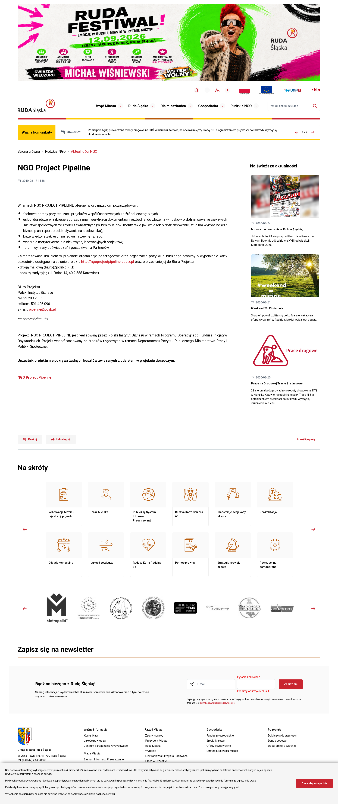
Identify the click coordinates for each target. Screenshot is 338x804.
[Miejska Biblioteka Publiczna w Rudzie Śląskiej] (153, 608)
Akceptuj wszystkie (314, 783)
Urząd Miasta (105, 106)
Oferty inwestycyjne (218, 745)
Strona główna (29, 151)
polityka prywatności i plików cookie (217, 703)
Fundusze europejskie (220, 735)
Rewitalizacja (275, 504)
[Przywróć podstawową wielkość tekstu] (217, 90)
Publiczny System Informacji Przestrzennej (148, 504)
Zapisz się (291, 684)
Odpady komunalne (64, 554)
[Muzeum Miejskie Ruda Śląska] (121, 608)
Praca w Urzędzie (156, 761)
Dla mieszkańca (173, 106)
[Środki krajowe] (244, 90)
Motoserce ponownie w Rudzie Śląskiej (285, 211)
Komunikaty (91, 735)
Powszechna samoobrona (275, 554)
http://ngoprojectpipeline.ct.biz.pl (107, 262)
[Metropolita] (56, 608)
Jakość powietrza (106, 554)
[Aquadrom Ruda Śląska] (282, 608)
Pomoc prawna (190, 554)
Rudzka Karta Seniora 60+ (190, 504)
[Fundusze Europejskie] (266, 90)
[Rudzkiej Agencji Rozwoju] (88, 608)
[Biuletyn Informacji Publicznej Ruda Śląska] (315, 90)
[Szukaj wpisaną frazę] (315, 105)
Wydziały (151, 751)
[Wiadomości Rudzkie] (249, 607)
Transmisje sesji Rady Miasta (233, 504)
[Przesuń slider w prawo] (313, 529)
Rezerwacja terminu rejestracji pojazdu (64, 504)
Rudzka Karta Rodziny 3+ (148, 554)
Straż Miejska (106, 504)
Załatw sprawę (154, 735)
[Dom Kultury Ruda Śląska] (217, 608)
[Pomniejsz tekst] (207, 90)
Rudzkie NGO (241, 106)
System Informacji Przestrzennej (104, 759)
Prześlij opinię (305, 439)
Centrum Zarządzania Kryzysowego (106, 745)
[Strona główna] (36, 106)
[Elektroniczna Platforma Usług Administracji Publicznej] (292, 90)
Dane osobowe (277, 740)
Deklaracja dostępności (282, 735)
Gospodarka (208, 106)
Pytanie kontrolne (248, 677)
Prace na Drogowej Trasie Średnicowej (186, 132)
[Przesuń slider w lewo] (25, 529)
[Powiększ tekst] (227, 90)
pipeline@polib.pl (42, 309)
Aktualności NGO (84, 151)
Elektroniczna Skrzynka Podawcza (166, 756)
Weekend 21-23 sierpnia (285, 288)
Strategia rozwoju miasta (233, 554)
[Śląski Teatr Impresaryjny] (185, 608)
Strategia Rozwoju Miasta (222, 751)
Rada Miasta (153, 745)
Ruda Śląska (138, 106)
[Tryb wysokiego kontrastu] (196, 90)
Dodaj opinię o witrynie (282, 745)
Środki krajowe (215, 740)
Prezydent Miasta (156, 740)
